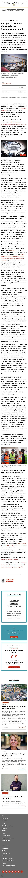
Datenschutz (5, 818)
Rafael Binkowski (6, 83)
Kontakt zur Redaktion (7, 825)
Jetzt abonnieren (14, 667)
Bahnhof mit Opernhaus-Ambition (9, 559)
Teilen (22, 87)
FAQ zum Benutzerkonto (7, 838)
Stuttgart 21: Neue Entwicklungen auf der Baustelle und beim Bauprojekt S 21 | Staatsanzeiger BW (13, 565)
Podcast (4, 833)
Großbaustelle (13, 603)
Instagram (9, 871)
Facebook (3, 871)
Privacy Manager (6, 840)
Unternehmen (5, 846)
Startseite (9, 9)
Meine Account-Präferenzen (14, 618)
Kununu (21, 871)
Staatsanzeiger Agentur (7, 858)
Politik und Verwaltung (21, 9)
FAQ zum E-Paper (6, 835)
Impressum (4, 820)
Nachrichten (13, 9)
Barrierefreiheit (5, 848)
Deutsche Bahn (13, 600)
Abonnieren (14, 637)
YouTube (12, 871)
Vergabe (4, 855)
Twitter (6, 871)
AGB (3, 816)
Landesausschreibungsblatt (8, 865)
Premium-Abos (14, 648)
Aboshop (4, 830)
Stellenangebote (6, 853)
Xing (15, 871)
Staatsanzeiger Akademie (8, 860)
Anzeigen (4, 863)
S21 (8, 606)
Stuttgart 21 (16, 606)
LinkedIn (18, 871)
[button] (2, 875)
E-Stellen (4, 851)
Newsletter (4, 828)
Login (3, 823)
